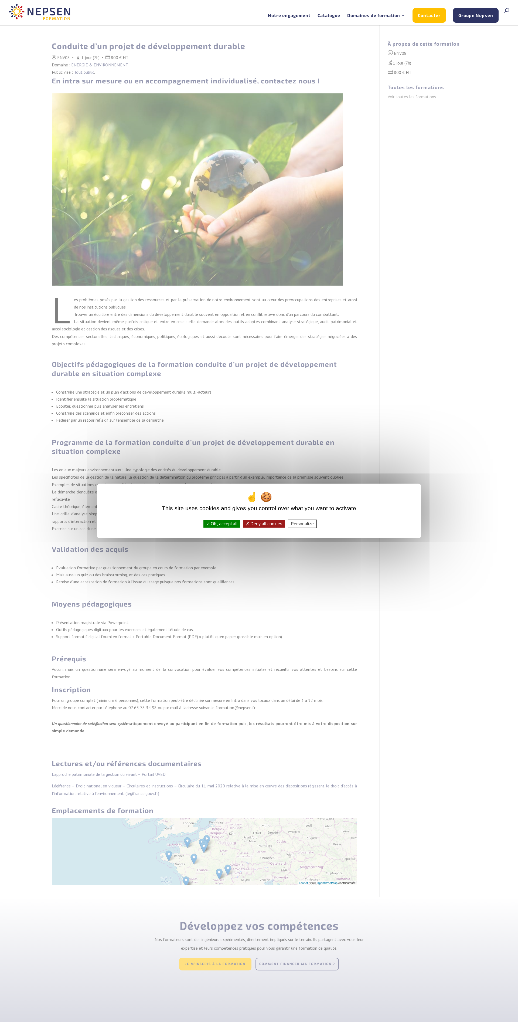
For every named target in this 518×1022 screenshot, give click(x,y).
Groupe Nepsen (475, 15)
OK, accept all (223, 524)
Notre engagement (289, 15)
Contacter (429, 15)
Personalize (302, 524)
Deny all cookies (265, 524)
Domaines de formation (373, 15)
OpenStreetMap (327, 883)
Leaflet (303, 883)
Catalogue (329, 15)
